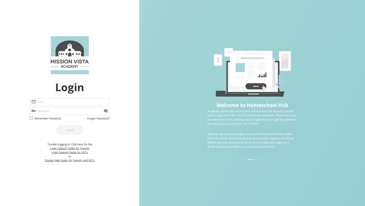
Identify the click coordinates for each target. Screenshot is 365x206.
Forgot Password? (98, 118)
